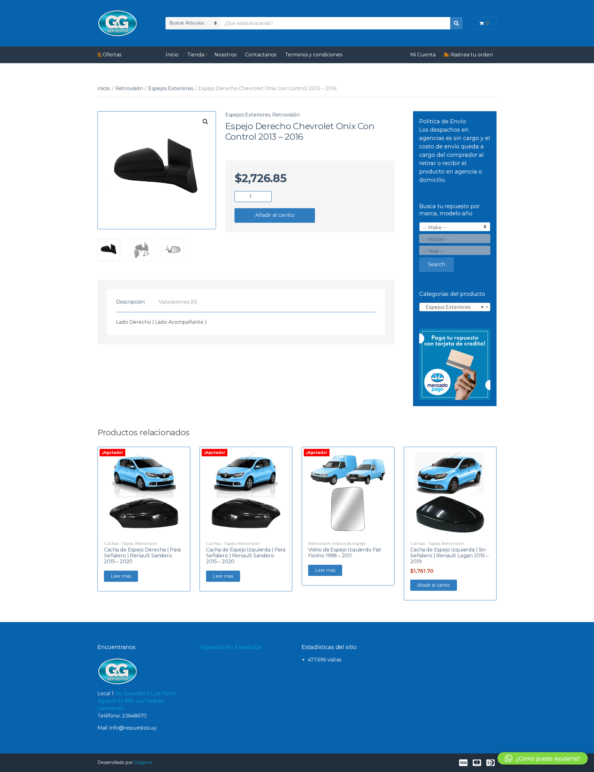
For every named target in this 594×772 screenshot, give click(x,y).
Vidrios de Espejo (349, 543)
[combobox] (454, 307)
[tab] (130, 302)
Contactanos (260, 55)
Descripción (130, 302)
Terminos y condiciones (313, 55)
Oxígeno (143, 762)
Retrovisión (129, 88)
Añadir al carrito (274, 215)
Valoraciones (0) (178, 302)
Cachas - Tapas (118, 543)
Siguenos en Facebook (230, 647)
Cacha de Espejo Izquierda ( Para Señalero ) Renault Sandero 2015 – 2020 (245, 555)
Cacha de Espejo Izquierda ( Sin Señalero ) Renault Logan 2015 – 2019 (449, 555)
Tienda (195, 55)
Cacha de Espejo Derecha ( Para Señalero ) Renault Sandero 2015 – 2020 (142, 555)
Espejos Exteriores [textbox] (453, 307)
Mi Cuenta (423, 55)
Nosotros (225, 55)
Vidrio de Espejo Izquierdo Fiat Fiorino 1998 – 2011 (344, 553)
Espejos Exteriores (170, 88)
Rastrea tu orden (471, 55)
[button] (205, 121)
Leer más (121, 576)
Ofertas (112, 55)
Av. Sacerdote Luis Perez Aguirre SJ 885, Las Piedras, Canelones (136, 701)
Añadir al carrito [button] (433, 585)
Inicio (172, 55)
